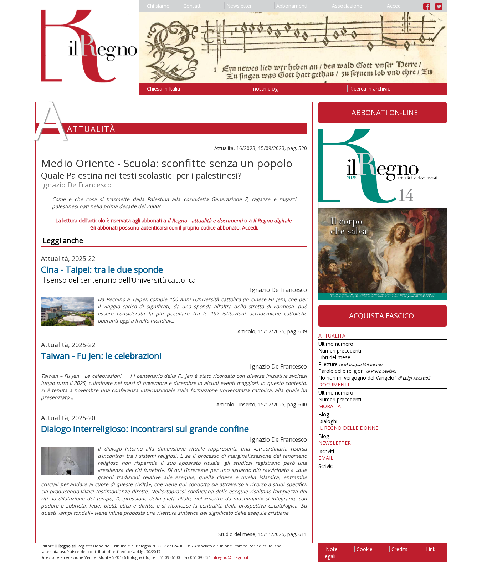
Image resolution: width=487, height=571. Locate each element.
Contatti (192, 5)
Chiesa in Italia (163, 88)
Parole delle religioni (357, 370)
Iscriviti (326, 451)
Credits (399, 549)
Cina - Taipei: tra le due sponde (102, 269)
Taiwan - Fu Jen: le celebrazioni (101, 355)
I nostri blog (264, 88)
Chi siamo (158, 5)
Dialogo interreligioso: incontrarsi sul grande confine (145, 428)
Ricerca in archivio (370, 88)
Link (430, 549)
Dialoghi (327, 421)
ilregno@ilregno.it (231, 557)
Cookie (365, 549)
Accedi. (250, 227)
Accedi (394, 5)
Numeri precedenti (339, 350)
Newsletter (239, 5)
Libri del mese (334, 357)
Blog (323, 414)
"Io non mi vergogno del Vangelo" (374, 377)
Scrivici (326, 466)
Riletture (350, 364)
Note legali (331, 553)
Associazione (347, 5)
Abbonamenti (291, 5)
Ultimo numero (335, 343)
